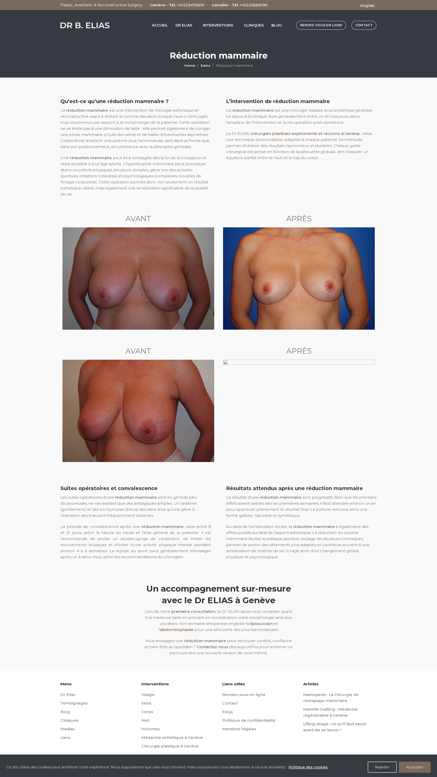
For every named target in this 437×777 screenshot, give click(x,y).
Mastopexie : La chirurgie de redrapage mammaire (331, 697)
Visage (148, 694)
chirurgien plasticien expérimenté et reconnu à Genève (305, 133)
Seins (205, 65)
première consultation (193, 611)
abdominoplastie (176, 629)
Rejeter (382, 767)
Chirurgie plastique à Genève (170, 746)
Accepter (414, 767)
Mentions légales (239, 728)
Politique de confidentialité (248, 720)
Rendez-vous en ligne (244, 694)
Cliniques (69, 720)
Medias (67, 728)
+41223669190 (254, 5)
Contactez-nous (212, 646)
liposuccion (261, 623)
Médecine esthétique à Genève (172, 737)
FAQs (227, 711)
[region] (218, 766)
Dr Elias (67, 694)
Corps (147, 711)
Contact (230, 703)
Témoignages (74, 703)
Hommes (150, 728)
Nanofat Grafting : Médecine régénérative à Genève (330, 712)
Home (189, 65)
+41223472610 (190, 5)
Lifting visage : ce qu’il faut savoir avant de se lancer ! (335, 726)
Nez (145, 720)
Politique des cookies (308, 767)
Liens (65, 737)
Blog (65, 711)
